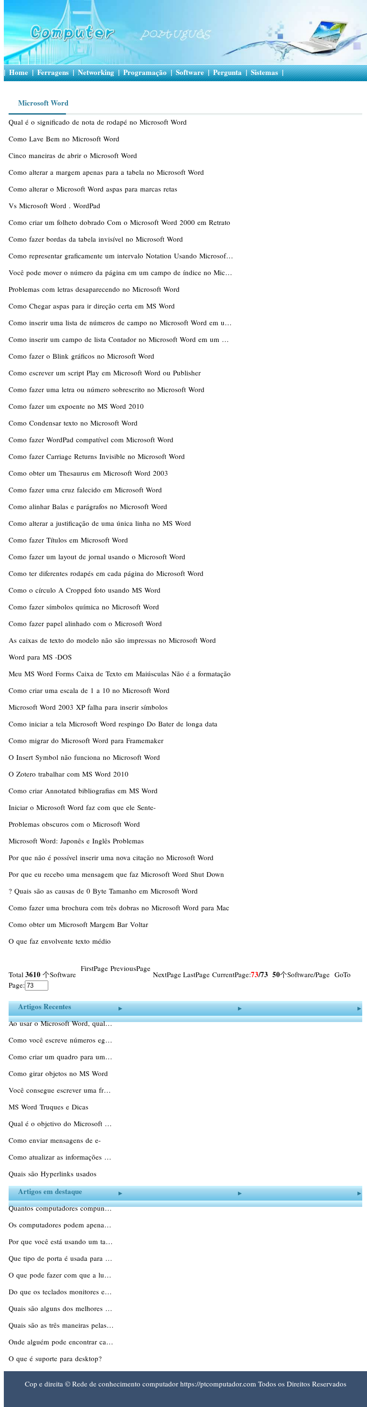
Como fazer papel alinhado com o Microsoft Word (86, 623)
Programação (145, 72)
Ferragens (53, 72)
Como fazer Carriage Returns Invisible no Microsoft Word (98, 456)
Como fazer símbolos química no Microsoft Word (85, 606)
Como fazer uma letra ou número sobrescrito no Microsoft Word (108, 389)
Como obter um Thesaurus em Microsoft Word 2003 (90, 473)
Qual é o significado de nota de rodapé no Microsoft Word (99, 122)
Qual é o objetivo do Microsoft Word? (61, 1123)
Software (190, 72)
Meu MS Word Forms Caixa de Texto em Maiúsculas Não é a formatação (121, 673)
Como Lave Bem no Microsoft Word (65, 138)
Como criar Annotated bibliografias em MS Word (84, 790)
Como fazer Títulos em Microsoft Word (69, 539)
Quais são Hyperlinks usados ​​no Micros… (54, 1174)
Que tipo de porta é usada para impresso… (61, 1258)
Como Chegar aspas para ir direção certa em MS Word (93, 305)
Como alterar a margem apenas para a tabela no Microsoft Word (107, 172)
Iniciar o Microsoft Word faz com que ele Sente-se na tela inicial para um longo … (82, 808)
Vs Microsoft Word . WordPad (56, 205)
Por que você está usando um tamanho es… (61, 1241)
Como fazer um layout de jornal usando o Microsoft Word (98, 556)
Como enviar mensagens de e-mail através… (55, 1141)
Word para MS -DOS (41, 656)
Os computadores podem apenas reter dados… (61, 1224)
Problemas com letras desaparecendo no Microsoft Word (95, 289)
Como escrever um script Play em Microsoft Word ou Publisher (106, 372)
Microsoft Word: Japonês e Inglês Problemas (77, 840)
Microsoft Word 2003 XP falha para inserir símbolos (89, 707)
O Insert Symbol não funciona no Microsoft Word (85, 757)
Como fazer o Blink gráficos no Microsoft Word (83, 356)
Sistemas (264, 72)
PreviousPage (130, 968)
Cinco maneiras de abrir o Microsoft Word (74, 155)
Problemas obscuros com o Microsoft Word (75, 824)
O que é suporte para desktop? (56, 1358)
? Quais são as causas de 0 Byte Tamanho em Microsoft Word (104, 890)
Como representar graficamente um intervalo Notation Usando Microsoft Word (121, 255)
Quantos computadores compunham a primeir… (61, 1208)
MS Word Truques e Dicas (50, 1106)
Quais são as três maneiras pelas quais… (61, 1325)
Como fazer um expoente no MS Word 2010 (77, 406)
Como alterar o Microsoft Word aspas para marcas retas (94, 188)
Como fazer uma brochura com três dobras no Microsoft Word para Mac (120, 907)
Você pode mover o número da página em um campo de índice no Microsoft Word (121, 272)
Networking (96, 72)
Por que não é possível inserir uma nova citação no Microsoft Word (112, 857)
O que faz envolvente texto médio (61, 941)
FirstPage (94, 968)
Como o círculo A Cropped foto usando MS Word (86, 590)
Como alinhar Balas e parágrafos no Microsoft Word (89, 506)
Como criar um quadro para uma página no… (61, 1056)
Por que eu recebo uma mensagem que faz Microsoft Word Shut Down (118, 874)
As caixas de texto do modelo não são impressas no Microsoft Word (113, 640)
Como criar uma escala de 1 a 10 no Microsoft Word (90, 690)
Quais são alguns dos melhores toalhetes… (61, 1308)
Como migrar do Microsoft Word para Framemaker (87, 740)
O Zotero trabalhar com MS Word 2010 (70, 773)
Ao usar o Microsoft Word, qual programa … (61, 1023)
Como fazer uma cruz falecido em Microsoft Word (86, 489)
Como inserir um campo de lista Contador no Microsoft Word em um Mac (121, 339)
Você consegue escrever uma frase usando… (61, 1090)
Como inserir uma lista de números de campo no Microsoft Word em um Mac (121, 322)
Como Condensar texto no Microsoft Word (74, 422)
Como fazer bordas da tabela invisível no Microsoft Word (97, 239)
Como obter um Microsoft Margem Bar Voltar (80, 924)
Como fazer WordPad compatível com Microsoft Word (92, 439)
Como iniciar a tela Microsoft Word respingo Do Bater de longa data (114, 723)
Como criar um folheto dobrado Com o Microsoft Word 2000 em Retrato (121, 222)
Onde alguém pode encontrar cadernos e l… (61, 1341)
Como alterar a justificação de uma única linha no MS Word (101, 523)
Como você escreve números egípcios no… (61, 1040)
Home (18, 72)
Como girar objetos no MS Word (59, 1073)
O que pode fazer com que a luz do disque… (61, 1274)
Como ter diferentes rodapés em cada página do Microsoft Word (107, 573)
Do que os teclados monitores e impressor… (61, 1291)
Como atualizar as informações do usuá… (61, 1157)
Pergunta (227, 72)
